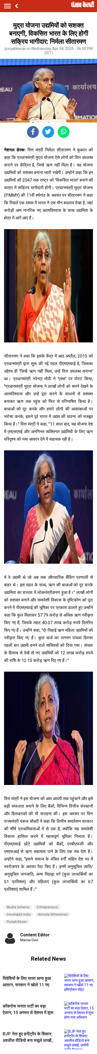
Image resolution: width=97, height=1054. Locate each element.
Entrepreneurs (47, 907)
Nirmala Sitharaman (53, 914)
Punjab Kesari (17, 922)
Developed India (18, 914)
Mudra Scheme (18, 907)
